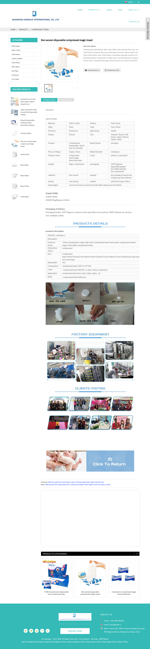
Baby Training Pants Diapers (33, 642)
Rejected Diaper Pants (76, 642)
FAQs (120, 10)
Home (80, 10)
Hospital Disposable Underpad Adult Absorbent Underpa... (28, 122)
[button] (77, 88)
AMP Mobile (103, 639)
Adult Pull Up (25, 154)
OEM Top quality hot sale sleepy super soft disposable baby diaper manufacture (76, 482)
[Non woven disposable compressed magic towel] (90, 574)
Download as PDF (113, 70)
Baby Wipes (16, 67)
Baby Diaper (16, 46)
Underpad (15, 75)
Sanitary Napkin (17, 58)
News (109, 10)
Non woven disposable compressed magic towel (28, 143)
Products (93, 10)
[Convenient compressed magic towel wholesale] (124, 574)
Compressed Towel (40, 29)
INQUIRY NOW (75, 631)
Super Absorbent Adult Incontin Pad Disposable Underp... (29, 112)
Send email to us (93, 70)
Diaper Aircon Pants (93, 642)
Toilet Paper (16, 63)
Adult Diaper (16, 54)
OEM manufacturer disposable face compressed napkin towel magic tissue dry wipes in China (77, 484)
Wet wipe (15, 71)
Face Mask (15, 79)
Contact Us (134, 22)
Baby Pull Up (16, 50)
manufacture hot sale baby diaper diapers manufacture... (28, 101)
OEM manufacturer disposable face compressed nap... (57, 593)
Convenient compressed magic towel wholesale (124, 593)
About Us (132, 10)
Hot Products (84, 639)
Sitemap (94, 639)
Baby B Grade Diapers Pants (56, 642)
